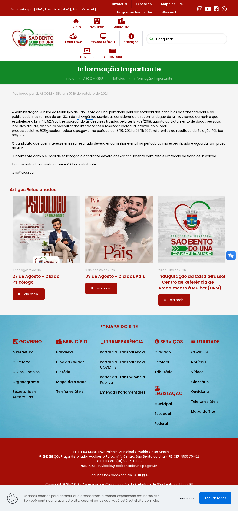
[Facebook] (216, 8)
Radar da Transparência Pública (122, 380)
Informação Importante (153, 78)
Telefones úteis (70, 391)
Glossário (200, 381)
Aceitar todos (215, 498)
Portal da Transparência (122, 352)
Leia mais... (187, 498)
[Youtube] (208, 8)
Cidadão (163, 352)
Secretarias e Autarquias (24, 394)
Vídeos (197, 371)
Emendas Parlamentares (122, 392)
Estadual (163, 413)
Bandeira (64, 352)
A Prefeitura (23, 352)
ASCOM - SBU (50, 93)
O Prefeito (21, 362)
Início (70, 78)
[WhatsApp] (224, 8)
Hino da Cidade (70, 362)
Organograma (26, 381)
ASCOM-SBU (93, 78)
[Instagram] (200, 8)
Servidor (162, 362)
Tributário (163, 371)
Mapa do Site (203, 411)
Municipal (163, 403)
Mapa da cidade (71, 381)
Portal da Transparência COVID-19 (122, 365)
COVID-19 (199, 352)
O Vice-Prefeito (26, 371)
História (63, 371)
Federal (161, 423)
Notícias (118, 78)
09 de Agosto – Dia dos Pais (115, 276)
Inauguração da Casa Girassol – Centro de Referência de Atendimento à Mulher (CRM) (191, 282)
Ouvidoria (200, 391)
